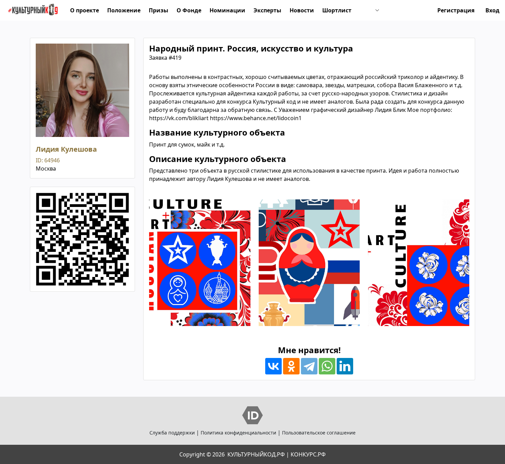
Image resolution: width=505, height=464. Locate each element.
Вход (492, 10)
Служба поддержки (172, 432)
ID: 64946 (48, 160)
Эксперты (267, 10)
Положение (124, 10)
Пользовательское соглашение (319, 432)
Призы (158, 10)
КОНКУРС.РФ (308, 454)
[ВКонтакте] (273, 366)
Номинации (227, 10)
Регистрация (455, 10)
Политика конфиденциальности (238, 432)
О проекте (84, 10)
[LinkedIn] (345, 366)
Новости (302, 10)
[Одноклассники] (291, 366)
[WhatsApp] (327, 366)
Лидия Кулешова (66, 149)
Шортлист (336, 10)
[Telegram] (309, 366)
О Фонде (189, 10)
